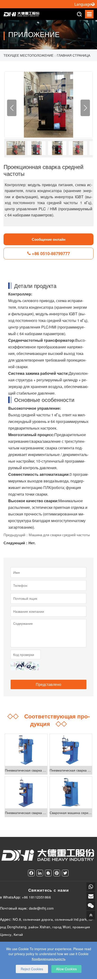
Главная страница (73, 55)
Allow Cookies (66, 968)
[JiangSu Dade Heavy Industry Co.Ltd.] (22, 14)
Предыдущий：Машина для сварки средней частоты (47, 534)
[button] (85, 108)
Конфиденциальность (48, 958)
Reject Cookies (32, 968)
